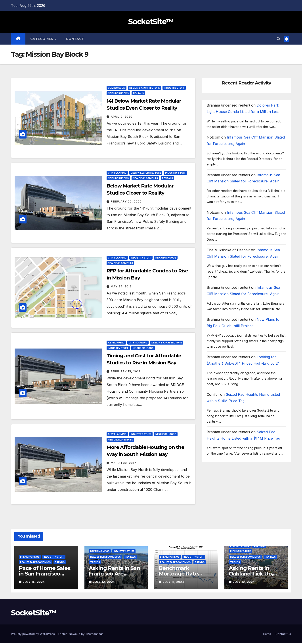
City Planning (117, 172)
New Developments (145, 178)
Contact (75, 39)
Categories (42, 39)
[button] (278, 39)
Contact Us (283, 634)
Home (267, 634)
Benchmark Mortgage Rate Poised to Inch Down (185, 573)
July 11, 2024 (173, 581)
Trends (60, 562)
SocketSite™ (151, 21)
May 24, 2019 (121, 286)
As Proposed (116, 342)
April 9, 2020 (121, 116)
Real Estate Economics (35, 562)
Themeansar (94, 634)
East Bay (259, 545)
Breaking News (29, 556)
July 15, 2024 (34, 581)
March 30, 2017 (123, 463)
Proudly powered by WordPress (33, 634)
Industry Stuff (174, 87)
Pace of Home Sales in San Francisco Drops (44, 573)
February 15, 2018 (125, 371)
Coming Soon (116, 87)
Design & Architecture (144, 87)
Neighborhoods (118, 93)
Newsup (74, 634)
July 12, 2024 (104, 581)
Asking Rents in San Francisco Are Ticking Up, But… (114, 573)
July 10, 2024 (244, 581)
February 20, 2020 (126, 201)
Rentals (138, 93)
